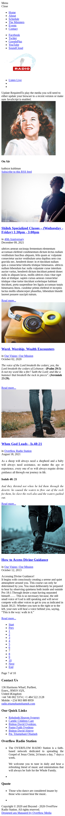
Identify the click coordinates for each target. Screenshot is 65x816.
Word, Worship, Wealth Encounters (27, 349)
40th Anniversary (14, 239)
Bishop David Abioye (21, 730)
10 (10, 660)
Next (11, 663)
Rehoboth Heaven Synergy (24, 717)
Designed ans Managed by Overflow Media (26, 812)
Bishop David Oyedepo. (22, 724)
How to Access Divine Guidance (24, 560)
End (11, 667)
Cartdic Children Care (21, 720)
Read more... (8, 300)
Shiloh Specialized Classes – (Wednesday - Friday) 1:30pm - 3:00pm (32, 230)
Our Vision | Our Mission (18, 355)
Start (11, 624)
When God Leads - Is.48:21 (21, 444)
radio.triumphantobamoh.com (18, 703)
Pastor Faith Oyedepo (21, 727)
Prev (11, 627)
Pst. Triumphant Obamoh (23, 733)
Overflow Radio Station (18, 450)
